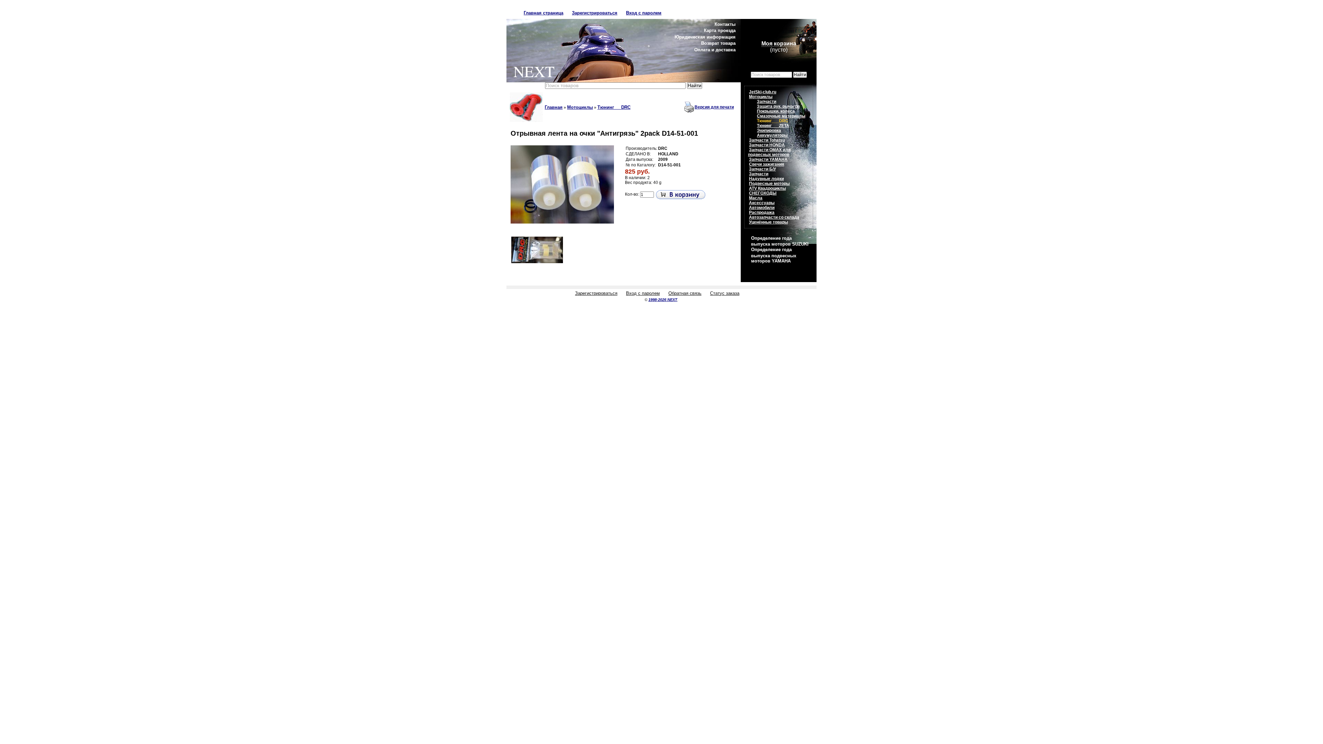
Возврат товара (718, 43)
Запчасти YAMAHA (768, 159)
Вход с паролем (644, 13)
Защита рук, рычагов (778, 106)
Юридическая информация (705, 37)
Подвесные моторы (769, 183)
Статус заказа (724, 293)
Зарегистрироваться (594, 13)
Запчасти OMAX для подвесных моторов (769, 152)
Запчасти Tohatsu (767, 140)
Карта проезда (720, 30)
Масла (755, 198)
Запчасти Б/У (762, 169)
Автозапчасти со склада (774, 217)
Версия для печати (714, 107)
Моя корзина (778, 43)
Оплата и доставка (715, 49)
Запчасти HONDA (767, 145)
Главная (554, 107)
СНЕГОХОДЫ (763, 193)
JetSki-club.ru (762, 92)
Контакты (725, 24)
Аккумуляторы (772, 135)
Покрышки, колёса (776, 111)
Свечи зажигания (766, 164)
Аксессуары (762, 202)
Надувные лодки (766, 178)
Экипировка (769, 130)
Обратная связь (684, 293)
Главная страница (543, 13)
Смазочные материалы (781, 116)
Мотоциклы (580, 107)
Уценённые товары (768, 222)
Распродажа (762, 212)
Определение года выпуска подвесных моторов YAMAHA (773, 255)
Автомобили (762, 207)
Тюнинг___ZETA (773, 125)
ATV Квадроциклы (767, 188)
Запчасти (766, 101)
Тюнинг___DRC (613, 107)
